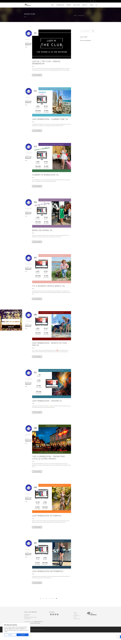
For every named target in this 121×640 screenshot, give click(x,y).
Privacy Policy (77, 618)
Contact (92, 4)
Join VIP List (84, 4)
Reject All (10, 634)
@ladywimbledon (32, 623)
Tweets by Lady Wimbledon (85, 40)
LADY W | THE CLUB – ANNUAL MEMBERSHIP (46, 62)
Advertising (76, 615)
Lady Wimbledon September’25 (47, 571)
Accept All (23, 634)
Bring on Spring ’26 (42, 230)
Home (52, 4)
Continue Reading (37, 75)
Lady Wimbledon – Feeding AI (47, 401)
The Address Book (60, 4)
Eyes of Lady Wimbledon (28, 44)
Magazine (69, 4)
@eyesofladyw (37, 623)
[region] (16, 630)
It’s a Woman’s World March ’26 (48, 286)
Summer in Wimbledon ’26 (45, 175)
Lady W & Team (76, 4)
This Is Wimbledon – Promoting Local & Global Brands (48, 457)
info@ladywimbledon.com (38, 621)
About (75, 612)
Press (75, 617)
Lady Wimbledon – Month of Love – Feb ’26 (50, 344)
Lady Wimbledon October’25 (46, 516)
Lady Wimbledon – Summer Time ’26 (50, 119)
